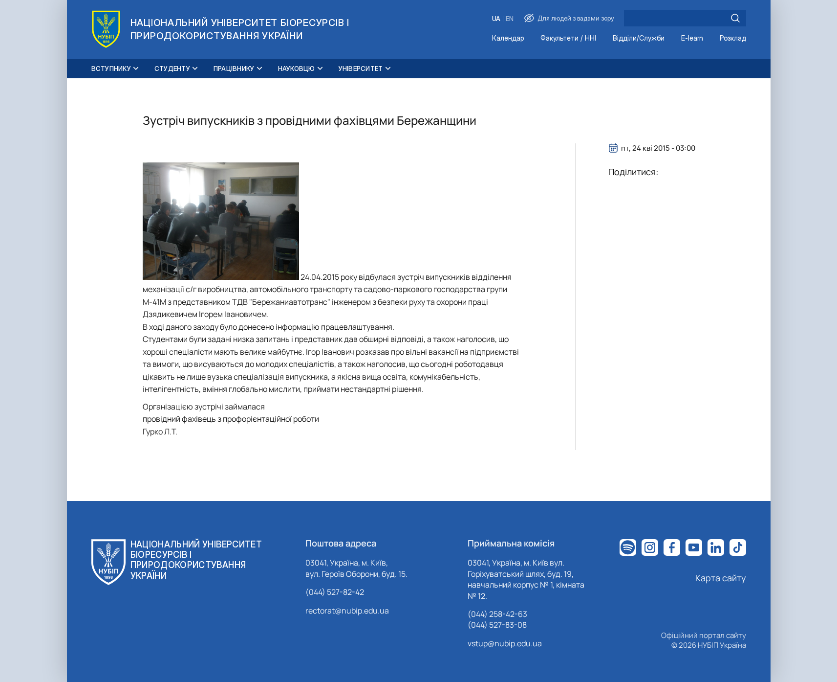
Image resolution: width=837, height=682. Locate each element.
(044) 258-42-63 (497, 614)
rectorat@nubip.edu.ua (347, 610)
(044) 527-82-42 (334, 592)
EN (510, 19)
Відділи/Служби (639, 38)
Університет (361, 68)
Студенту (172, 68)
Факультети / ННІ (568, 38)
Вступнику (111, 68)
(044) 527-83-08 (497, 624)
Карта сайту (720, 577)
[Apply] (735, 18)
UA (496, 19)
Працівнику (234, 68)
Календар (508, 38)
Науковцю (296, 68)
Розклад (733, 38)
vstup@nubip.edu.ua (505, 643)
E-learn (692, 38)
